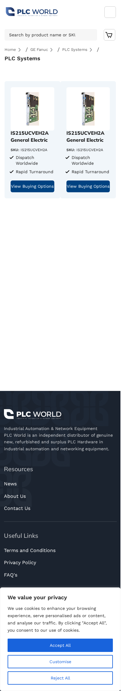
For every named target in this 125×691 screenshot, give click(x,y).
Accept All (60, 645)
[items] (109, 34)
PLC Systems (74, 49)
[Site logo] (32, 11)
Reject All (60, 678)
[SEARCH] (90, 35)
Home (10, 49)
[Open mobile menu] (110, 12)
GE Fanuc (39, 49)
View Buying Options (32, 186)
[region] (60, 639)
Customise (60, 661)
